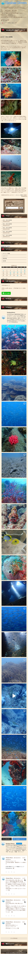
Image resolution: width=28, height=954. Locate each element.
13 (10, 272)
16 (21, 272)
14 (14, 272)
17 (24, 272)
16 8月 (23, 857)
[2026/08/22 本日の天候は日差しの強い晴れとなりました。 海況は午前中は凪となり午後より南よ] (14, 337)
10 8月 (23, 900)
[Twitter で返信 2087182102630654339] (6, 894)
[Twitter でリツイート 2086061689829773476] (9, 932)
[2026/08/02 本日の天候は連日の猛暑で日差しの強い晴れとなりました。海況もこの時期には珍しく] (14, 747)
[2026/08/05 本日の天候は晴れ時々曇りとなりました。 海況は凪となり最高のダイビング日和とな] (14, 721)
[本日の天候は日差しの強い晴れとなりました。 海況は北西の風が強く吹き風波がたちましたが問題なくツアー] (14, 593)
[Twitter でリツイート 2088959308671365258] (9, 872)
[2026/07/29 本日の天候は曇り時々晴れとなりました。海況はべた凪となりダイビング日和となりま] (14, 798)
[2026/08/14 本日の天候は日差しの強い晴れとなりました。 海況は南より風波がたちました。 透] (14, 516)
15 (17, 272)
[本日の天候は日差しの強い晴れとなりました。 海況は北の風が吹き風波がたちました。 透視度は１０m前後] (14, 567)
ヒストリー (5, 256)
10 (24, 270)
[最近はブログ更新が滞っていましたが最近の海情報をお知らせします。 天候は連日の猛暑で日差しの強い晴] (14, 824)
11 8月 (23, 878)
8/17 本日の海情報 (7, 235)
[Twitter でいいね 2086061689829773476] (12, 932)
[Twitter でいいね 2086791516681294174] (12, 916)
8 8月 (23, 922)
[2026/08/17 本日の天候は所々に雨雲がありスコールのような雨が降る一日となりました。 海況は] (14, 439)
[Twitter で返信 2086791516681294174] (6, 916)
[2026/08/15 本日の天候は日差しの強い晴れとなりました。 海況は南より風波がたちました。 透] (14, 490)
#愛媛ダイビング (20, 866)
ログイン (24, 952)
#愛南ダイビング (12, 866)
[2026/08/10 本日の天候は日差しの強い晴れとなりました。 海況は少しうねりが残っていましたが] (14, 619)
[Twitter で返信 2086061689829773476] (6, 932)
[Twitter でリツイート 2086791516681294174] (9, 916)
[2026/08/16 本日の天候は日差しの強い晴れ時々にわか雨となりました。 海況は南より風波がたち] (14, 465)
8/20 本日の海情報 (7, 227)
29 (17, 275)
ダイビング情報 (19, 195)
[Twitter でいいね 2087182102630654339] (12, 894)
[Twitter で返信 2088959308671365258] (6, 872)
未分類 (4, 261)
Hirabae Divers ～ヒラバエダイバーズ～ (14, 3)
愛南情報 (5, 258)
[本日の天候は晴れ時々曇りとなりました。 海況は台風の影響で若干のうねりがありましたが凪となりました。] (14, 670)
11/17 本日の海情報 (7, 37)
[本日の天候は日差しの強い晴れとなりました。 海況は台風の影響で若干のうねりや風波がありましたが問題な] (14, 644)
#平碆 (7, 866)
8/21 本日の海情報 (7, 224)
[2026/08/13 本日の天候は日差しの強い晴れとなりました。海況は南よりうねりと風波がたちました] (14, 542)
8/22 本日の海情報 (7, 220)
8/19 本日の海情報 (7, 231)
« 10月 (3, 278)
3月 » (6, 278)
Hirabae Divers (9, 857)
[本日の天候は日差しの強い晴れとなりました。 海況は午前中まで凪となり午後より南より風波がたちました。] (14, 362)
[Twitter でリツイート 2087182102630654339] (9, 894)
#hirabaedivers (9, 868)
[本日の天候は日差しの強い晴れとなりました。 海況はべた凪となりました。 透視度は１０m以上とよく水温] (14, 388)
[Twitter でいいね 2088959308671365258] (12, 872)
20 (10, 273)
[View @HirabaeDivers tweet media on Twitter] (13, 868)
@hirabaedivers (17, 857)
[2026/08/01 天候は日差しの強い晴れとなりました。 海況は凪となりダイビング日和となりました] (14, 772)
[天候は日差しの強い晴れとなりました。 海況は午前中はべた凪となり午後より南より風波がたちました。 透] (14, 414)
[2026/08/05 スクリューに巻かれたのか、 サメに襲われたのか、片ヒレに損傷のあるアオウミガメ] (14, 695)
